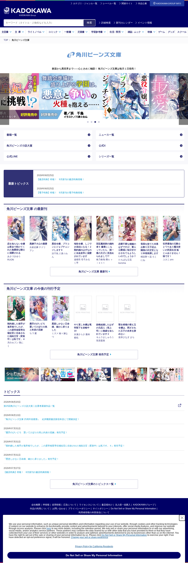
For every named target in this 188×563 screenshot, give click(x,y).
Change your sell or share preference (89, 537)
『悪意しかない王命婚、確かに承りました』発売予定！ (31, 459)
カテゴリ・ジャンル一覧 (85, 3)
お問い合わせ (59, 508)
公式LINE (12, 156)
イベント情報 (145, 22)
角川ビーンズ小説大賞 (19, 145)
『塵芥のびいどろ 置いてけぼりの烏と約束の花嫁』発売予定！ (36, 432)
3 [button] (95, 122)
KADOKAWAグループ (144, 504)
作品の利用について (40, 508)
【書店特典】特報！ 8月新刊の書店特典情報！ (27, 472)
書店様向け (107, 504)
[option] (109, 96)
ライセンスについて (89, 504)
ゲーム (161, 32)
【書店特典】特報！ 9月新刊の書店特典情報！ (60, 179)
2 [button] (92, 122)
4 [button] (99, 122)
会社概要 (35, 504)
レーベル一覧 (109, 3)
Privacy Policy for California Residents (94, 546)
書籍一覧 (12, 134)
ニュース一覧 (106, 134)
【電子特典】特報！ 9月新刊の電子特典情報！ (60, 192)
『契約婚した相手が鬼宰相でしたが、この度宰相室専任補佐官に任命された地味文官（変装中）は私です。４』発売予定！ (64, 445)
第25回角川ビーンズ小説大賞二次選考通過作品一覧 (29, 406)
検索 (89, 22)
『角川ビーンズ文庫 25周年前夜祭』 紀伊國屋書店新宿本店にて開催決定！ (41, 419)
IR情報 (46, 504)
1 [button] (88, 122)
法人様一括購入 (123, 504)
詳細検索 (106, 22)
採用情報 (56, 504)
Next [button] (183, 99)
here (48, 528)
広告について (70, 504)
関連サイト (127, 3)
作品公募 (142, 3)
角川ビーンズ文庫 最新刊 (93, 271)
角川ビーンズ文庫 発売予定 (93, 354)
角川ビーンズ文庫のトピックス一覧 (93, 483)
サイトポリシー (100, 508)
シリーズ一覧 (106, 156)
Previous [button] (4, 99)
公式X (102, 145)
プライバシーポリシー (79, 508)
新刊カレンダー (124, 22)
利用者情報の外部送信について (94, 512)
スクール (181, 32)
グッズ (171, 32)
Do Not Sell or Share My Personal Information (133, 508)
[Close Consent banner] (182, 518)
